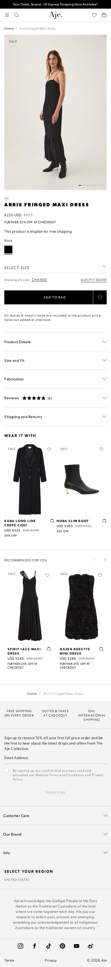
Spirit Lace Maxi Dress (24, 651)
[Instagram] (20, 946)
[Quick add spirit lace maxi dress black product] (49, 649)
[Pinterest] (62, 946)
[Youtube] (76, 946)
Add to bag (55, 297)
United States (17, 879)
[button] (80, 185)
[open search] (16, 15)
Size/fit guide (94, 279)
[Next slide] (105, 559)
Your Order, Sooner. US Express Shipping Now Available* (55, 4)
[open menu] (7, 15)
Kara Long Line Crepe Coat (20, 523)
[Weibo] (90, 946)
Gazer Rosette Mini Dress (75, 651)
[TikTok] (48, 946)
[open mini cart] (104, 15)
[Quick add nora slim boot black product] (104, 521)
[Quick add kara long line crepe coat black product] (52, 521)
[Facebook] (34, 946)
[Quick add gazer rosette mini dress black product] (101, 649)
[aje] (55, 15)
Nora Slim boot (73, 521)
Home (8, 28)
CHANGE (39, 279)
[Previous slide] (94, 559)
